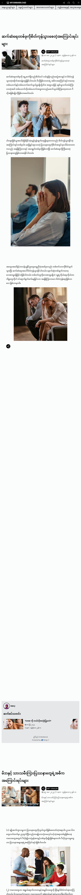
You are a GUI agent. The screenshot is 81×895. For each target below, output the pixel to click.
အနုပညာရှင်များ (8, 7)
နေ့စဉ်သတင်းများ (25, 7)
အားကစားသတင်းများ (45, 7)
